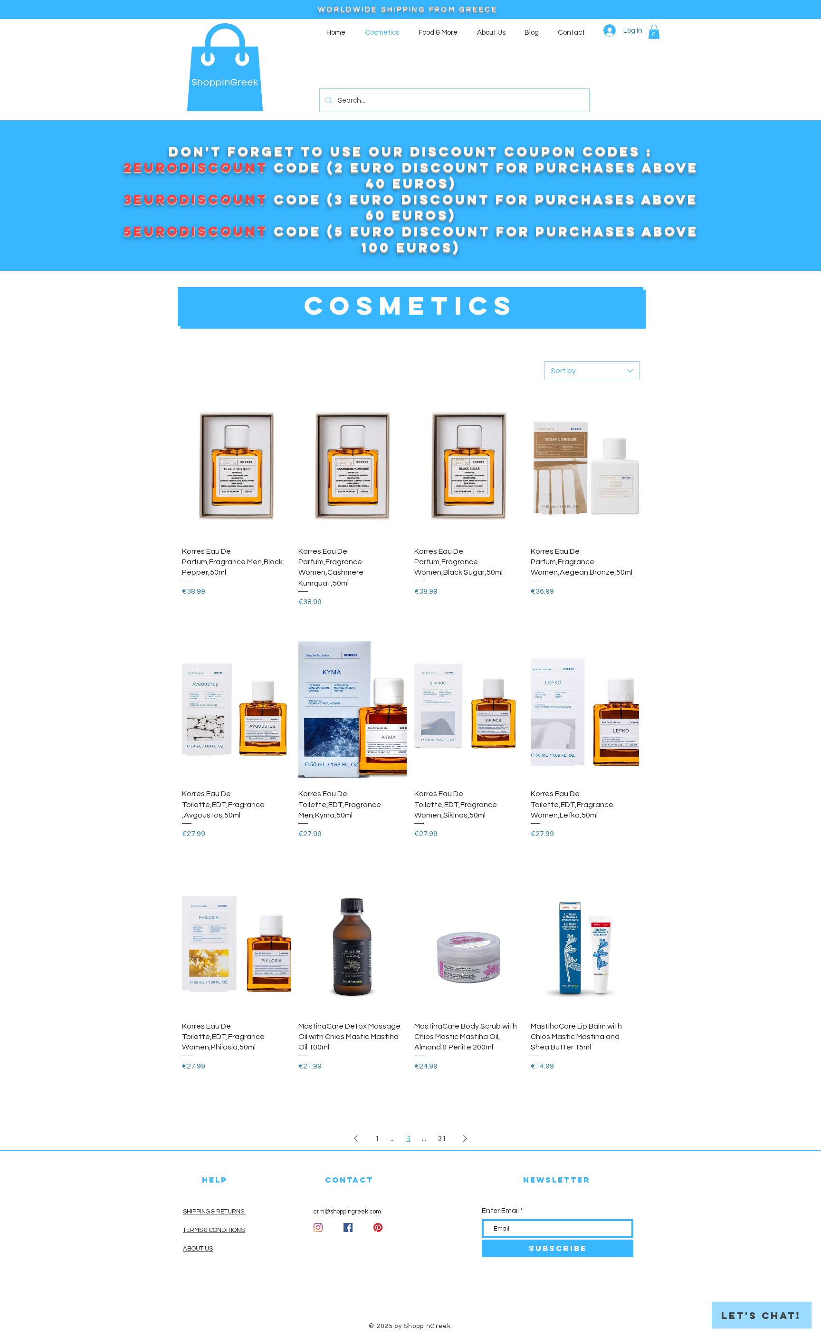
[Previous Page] (356, 1138)
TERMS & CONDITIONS (214, 1230)
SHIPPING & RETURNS (214, 1211)
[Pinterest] (377, 1227)
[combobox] (592, 370)
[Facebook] (348, 1227)
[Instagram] (318, 1227)
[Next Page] (465, 1138)
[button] (654, 32)
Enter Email (500, 1210)
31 (442, 1138)
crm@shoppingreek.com (347, 1211)
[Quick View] (236, 466)
